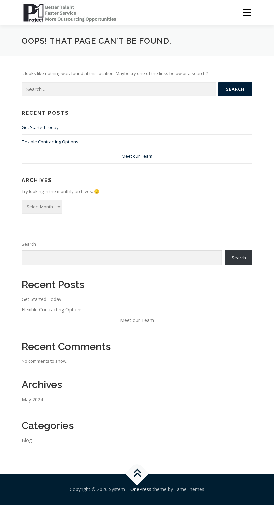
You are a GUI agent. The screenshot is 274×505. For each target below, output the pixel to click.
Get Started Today (40, 127)
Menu (246, 12)
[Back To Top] (137, 474)
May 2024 (32, 399)
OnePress (140, 489)
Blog (27, 440)
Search (29, 244)
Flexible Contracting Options (50, 142)
